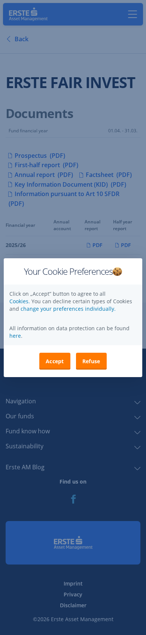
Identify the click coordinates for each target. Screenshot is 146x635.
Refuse (91, 361)
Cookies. (20, 301)
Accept (55, 361)
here (15, 335)
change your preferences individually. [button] (68, 308)
